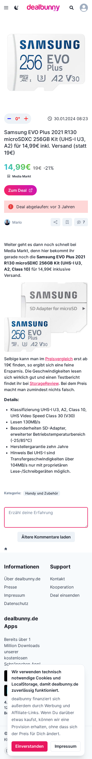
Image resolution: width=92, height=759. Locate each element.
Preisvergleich (59, 358)
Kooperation (62, 587)
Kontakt (57, 578)
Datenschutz (16, 603)
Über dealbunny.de (22, 578)
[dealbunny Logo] (45, 8)
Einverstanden (29, 746)
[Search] (71, 8)
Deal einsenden (64, 595)
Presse (10, 587)
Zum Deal (17, 190)
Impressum (65, 746)
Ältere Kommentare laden (46, 536)
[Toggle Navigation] (6, 8)
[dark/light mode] (16, 8)
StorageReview (44, 383)
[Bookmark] (67, 222)
